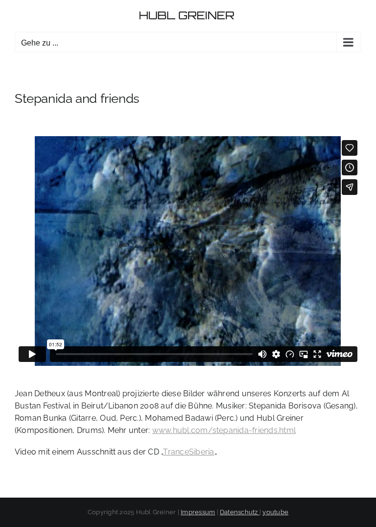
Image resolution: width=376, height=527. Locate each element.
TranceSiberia (188, 451)
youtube (275, 512)
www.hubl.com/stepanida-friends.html (224, 430)
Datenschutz (239, 512)
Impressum (198, 512)
